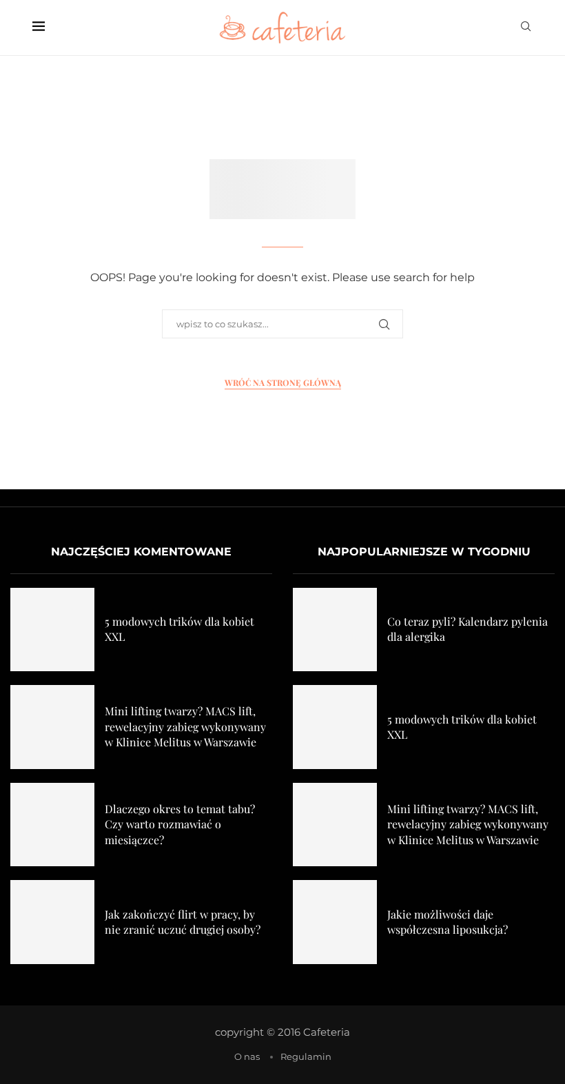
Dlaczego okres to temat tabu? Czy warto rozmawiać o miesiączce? (180, 824)
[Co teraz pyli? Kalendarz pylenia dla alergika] (335, 630)
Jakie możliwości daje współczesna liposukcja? (447, 922)
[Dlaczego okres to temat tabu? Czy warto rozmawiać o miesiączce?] (52, 825)
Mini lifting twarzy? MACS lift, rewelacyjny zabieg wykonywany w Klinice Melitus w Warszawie (185, 726)
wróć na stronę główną (283, 382)
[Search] (526, 27)
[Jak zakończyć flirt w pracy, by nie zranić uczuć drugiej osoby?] (52, 922)
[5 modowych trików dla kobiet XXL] (52, 630)
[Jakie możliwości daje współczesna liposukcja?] (335, 922)
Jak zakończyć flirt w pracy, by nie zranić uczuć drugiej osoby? (182, 922)
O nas (247, 1056)
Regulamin (305, 1056)
